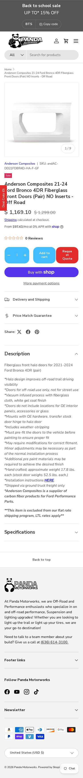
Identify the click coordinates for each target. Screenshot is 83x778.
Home (8, 69)
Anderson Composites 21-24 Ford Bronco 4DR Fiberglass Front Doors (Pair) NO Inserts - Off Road (38, 74)
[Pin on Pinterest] (37, 331)
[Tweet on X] (19, 331)
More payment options (41, 283)
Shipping (10, 220)
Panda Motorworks (25, 767)
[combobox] (41, 55)
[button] (66, 41)
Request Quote (67, 255)
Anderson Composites (19, 163)
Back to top (42, 560)
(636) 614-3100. (54, 642)
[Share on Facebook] (28, 331)
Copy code (50, 24)
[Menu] (76, 41)
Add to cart (44, 255)
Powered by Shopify (50, 767)
